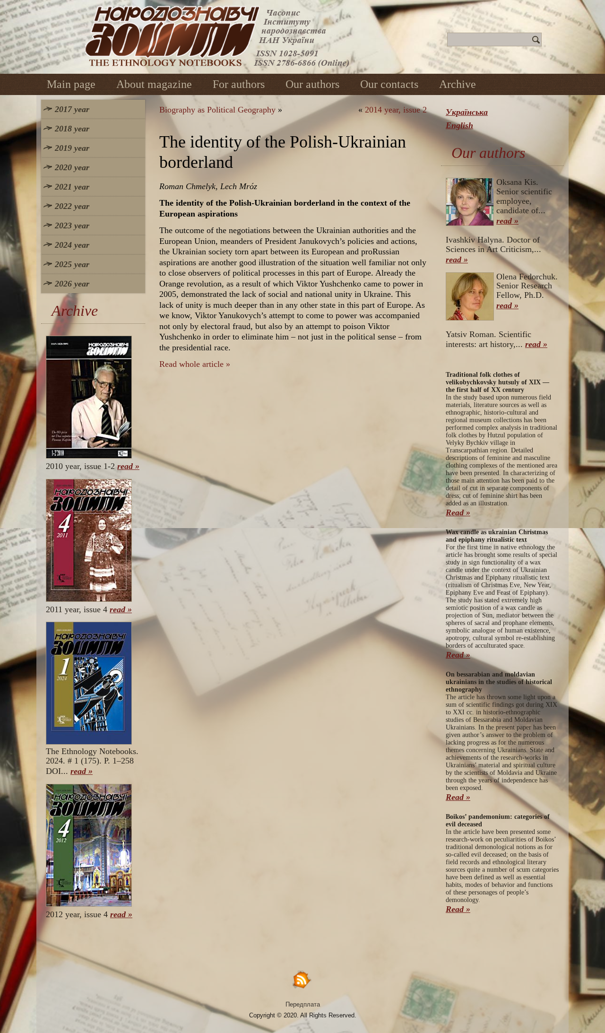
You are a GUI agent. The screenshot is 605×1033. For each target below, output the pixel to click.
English (459, 125)
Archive (457, 84)
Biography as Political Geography (217, 109)
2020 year (72, 167)
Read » (458, 512)
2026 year (72, 283)
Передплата (302, 1004)
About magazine (154, 84)
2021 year (72, 186)
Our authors (312, 84)
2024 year (72, 245)
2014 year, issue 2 (396, 109)
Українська (467, 112)
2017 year (72, 109)
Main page (71, 84)
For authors (239, 84)
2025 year (72, 264)
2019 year (72, 148)
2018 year (72, 128)
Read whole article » (194, 364)
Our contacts (389, 84)
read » (128, 466)
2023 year (72, 225)
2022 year (72, 206)
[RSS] (302, 979)
